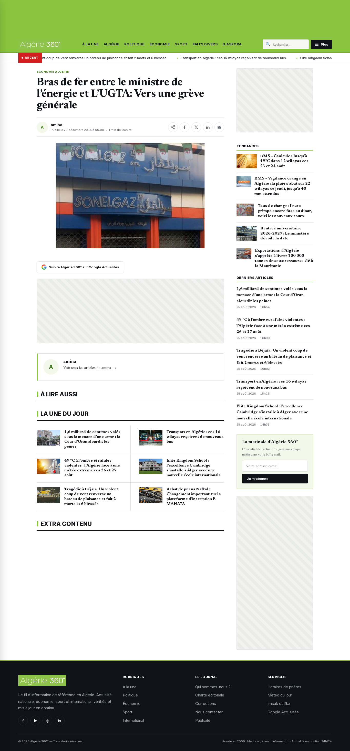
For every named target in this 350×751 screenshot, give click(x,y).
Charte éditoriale (209, 695)
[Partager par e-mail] (219, 127)
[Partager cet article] (173, 127)
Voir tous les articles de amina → (89, 367)
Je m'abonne (257, 479)
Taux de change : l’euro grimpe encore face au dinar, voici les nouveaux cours (285, 211)
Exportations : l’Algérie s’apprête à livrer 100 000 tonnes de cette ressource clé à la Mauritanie (284, 258)
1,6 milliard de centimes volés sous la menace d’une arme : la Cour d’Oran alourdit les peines (271, 295)
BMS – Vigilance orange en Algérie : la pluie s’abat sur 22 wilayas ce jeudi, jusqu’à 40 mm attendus (282, 186)
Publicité (202, 720)
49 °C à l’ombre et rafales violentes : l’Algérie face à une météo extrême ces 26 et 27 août (273, 326)
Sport (181, 44)
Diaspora (232, 44)
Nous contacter (209, 712)
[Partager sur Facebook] (184, 127)
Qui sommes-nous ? (213, 686)
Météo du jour (279, 695)
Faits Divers (205, 44)
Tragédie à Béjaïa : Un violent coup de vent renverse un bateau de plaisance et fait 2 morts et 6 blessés (273, 356)
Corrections (205, 703)
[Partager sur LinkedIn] (208, 127)
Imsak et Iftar (279, 703)
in (59, 720)
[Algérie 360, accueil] (39, 44)
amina (56, 124)
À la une (90, 44)
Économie (160, 44)
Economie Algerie (53, 71)
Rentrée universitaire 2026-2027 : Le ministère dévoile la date (284, 233)
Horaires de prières (284, 686)
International (133, 720)
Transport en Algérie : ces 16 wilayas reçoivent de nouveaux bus (186, 58)
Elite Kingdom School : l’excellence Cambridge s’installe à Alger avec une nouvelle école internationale (272, 412)
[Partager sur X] (196, 127)
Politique (134, 44)
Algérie (111, 44)
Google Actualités (283, 712)
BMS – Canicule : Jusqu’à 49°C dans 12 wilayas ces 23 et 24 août (284, 161)
